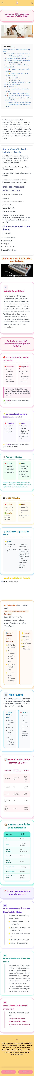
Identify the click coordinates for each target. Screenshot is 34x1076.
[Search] (32, 3)
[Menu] (2, 3)
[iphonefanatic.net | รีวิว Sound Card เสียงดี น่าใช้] (17, 3)
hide (12, 47)
